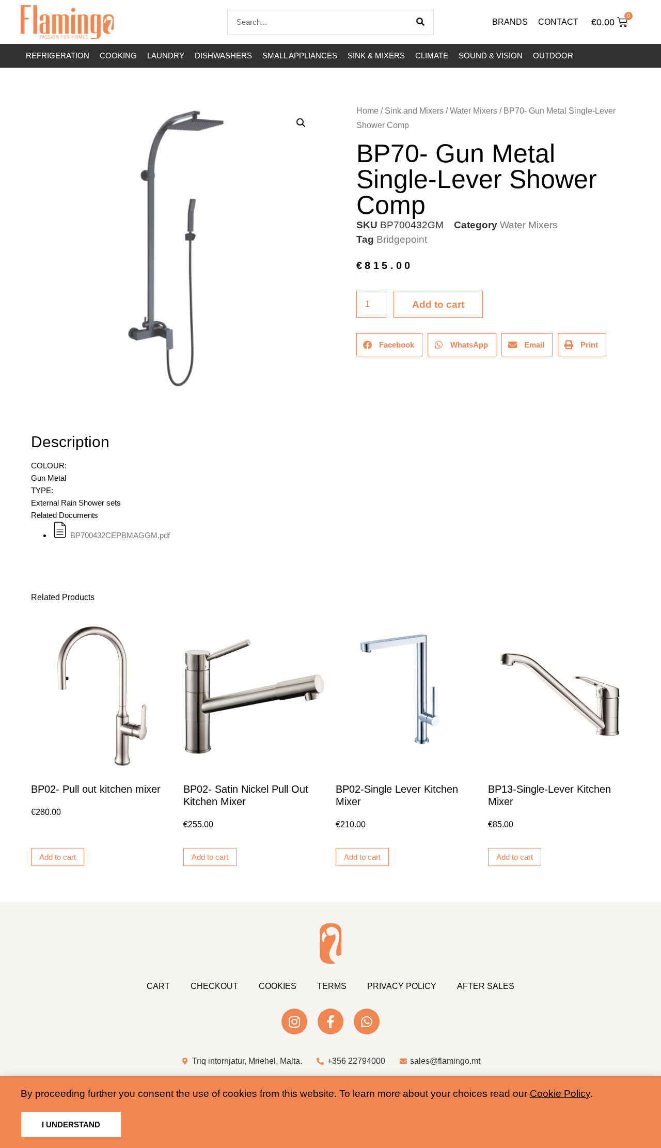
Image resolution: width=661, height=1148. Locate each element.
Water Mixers (473, 110)
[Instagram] (294, 1021)
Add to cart (438, 304)
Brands (510, 22)
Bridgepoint (401, 239)
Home (367, 110)
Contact (558, 22)
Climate (431, 55)
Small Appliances (299, 55)
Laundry (165, 55)
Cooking (118, 55)
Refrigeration (57, 55)
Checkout (214, 986)
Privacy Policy (401, 986)
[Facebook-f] (330, 1021)
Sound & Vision (491, 55)
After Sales (485, 986)
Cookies (277, 986)
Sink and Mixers (414, 110)
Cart (158, 986)
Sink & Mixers (376, 55)
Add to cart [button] (57, 857)
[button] (301, 123)
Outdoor (553, 55)
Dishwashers (223, 55)
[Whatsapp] (367, 1021)
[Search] (420, 22)
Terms (332, 986)
